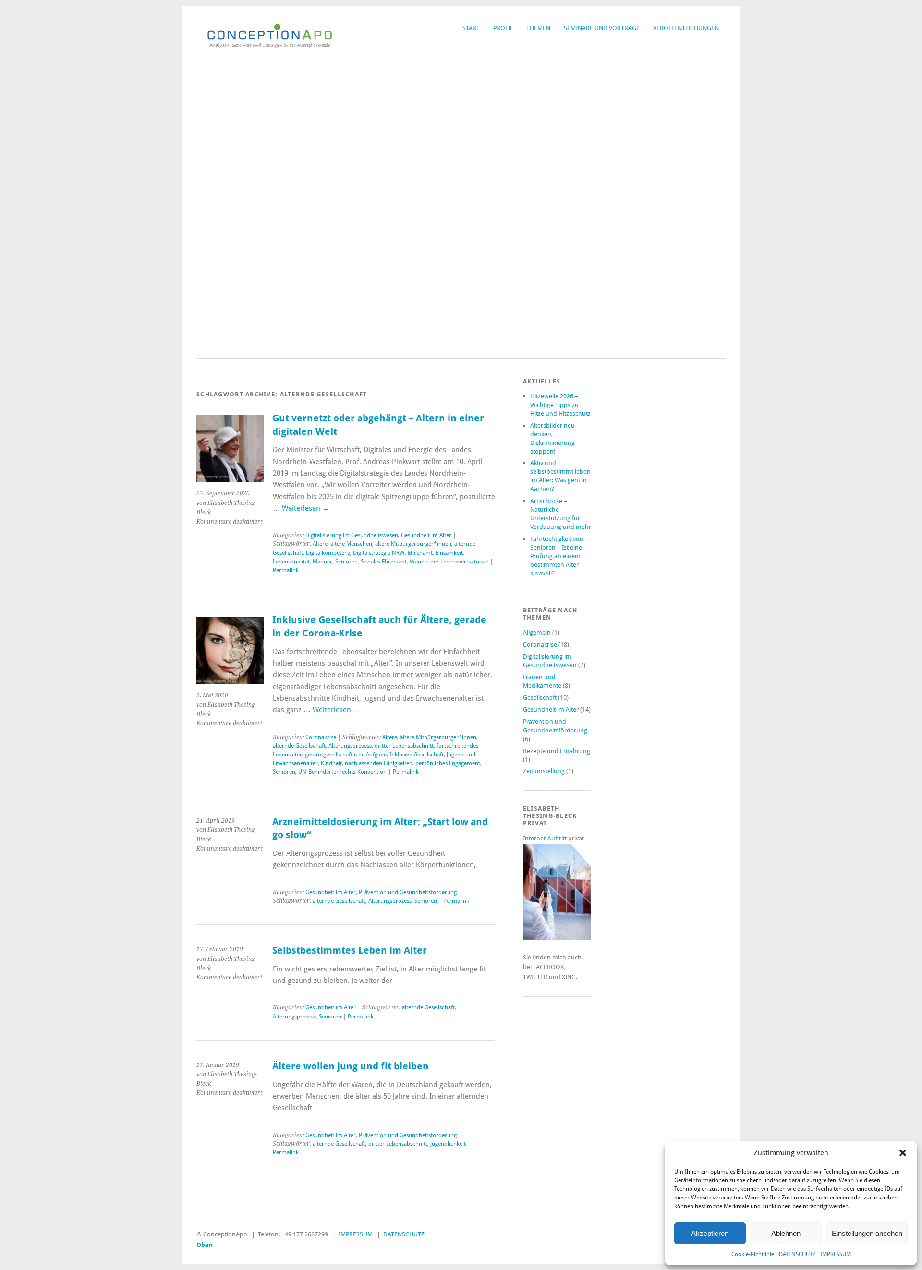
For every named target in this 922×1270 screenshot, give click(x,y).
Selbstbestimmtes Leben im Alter (349, 950)
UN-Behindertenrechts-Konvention (342, 771)
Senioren (346, 561)
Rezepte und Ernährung (556, 751)
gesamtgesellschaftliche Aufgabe (346, 754)
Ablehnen (786, 1233)
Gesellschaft (540, 697)
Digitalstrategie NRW (379, 553)
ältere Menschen (351, 543)
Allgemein (537, 632)
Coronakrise (320, 737)
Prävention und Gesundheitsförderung (408, 892)
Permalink (286, 570)
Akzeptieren (709, 1233)
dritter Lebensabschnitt (404, 746)
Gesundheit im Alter (426, 535)
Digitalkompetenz (328, 553)
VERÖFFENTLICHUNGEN (686, 28)
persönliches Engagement (447, 763)
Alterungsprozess (350, 746)
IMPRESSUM (835, 1254)
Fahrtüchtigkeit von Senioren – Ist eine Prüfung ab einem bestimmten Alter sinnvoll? (556, 556)
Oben (204, 1244)
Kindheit (331, 763)
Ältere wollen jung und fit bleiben (350, 1066)
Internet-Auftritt (545, 838)
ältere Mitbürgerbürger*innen (413, 543)
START (471, 28)
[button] (903, 1153)
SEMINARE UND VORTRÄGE (602, 28)
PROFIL (503, 28)
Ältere (320, 543)
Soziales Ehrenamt (384, 561)
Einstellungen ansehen (867, 1233)
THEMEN (538, 28)
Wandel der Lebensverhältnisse (449, 561)
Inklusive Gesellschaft (416, 754)
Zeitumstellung (544, 771)
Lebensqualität (291, 561)
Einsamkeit (449, 553)
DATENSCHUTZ (797, 1254)
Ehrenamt (420, 553)
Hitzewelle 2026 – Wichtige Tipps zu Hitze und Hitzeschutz (560, 405)
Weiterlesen (305, 508)
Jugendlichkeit (448, 1143)
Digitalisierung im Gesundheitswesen (351, 535)
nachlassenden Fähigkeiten (378, 763)
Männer (322, 561)
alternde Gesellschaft (299, 746)
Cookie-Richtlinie (752, 1254)
